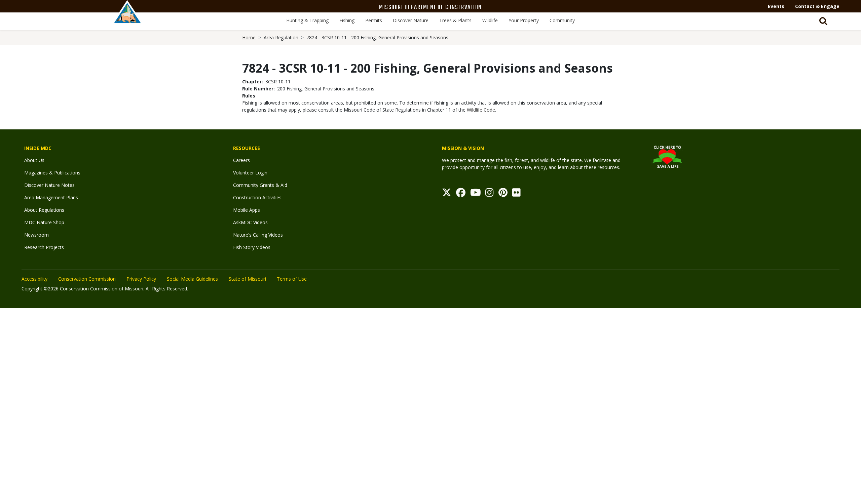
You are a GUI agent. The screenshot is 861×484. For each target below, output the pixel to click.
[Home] (127, 19)
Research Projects (44, 247)
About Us (34, 160)
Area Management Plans (51, 197)
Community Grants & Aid (260, 185)
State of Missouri (247, 279)
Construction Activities (257, 197)
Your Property (524, 20)
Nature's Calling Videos (258, 235)
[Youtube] (475, 194)
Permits (373, 20)
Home (249, 37)
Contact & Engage (817, 6)
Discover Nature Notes (49, 185)
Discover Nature (410, 20)
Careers (241, 160)
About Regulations (44, 210)
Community (562, 20)
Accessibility (34, 279)
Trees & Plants (455, 20)
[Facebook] (460, 194)
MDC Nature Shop (44, 222)
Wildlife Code (481, 110)
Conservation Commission (87, 279)
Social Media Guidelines (192, 279)
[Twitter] (446, 194)
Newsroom (36, 235)
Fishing (346, 20)
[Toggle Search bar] (823, 21)
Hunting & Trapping (307, 20)
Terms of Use (292, 279)
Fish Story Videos (251, 247)
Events (776, 6)
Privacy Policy (141, 279)
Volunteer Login (250, 172)
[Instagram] (489, 194)
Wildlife (490, 20)
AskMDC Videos (250, 222)
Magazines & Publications (52, 172)
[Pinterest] (503, 194)
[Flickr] (516, 194)
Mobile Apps (246, 210)
